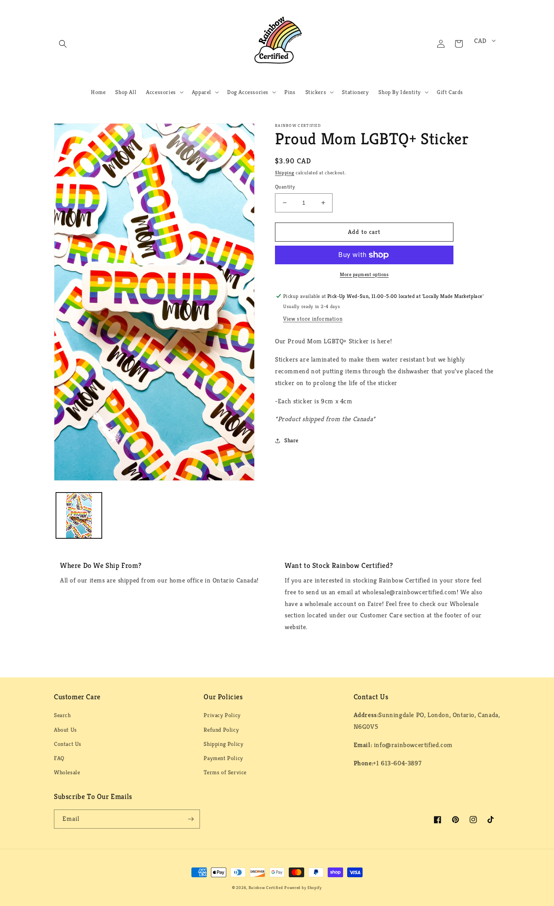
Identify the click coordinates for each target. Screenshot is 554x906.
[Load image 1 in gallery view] (79, 515)
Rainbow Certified (266, 887)
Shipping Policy (223, 744)
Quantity (285, 186)
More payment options (364, 274)
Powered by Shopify (303, 887)
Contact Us (68, 744)
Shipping (284, 172)
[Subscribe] (191, 819)
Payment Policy (223, 758)
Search (62, 715)
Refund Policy (221, 729)
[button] (63, 44)
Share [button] (291, 440)
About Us (65, 729)
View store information (312, 318)
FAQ (59, 758)
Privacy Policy (222, 715)
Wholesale (67, 772)
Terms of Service (225, 772)
